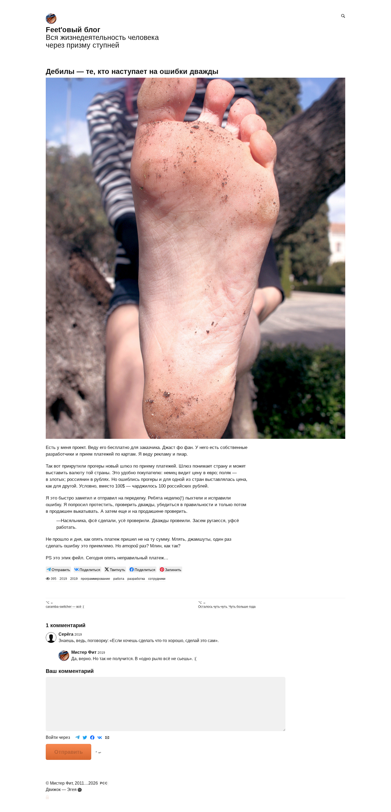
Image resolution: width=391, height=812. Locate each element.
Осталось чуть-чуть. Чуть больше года (227, 607)
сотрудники (156, 579)
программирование (95, 579)
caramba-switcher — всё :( (65, 607)
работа (118, 579)
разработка (136, 579)
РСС (104, 783)
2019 (74, 579)
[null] (58, 569)
